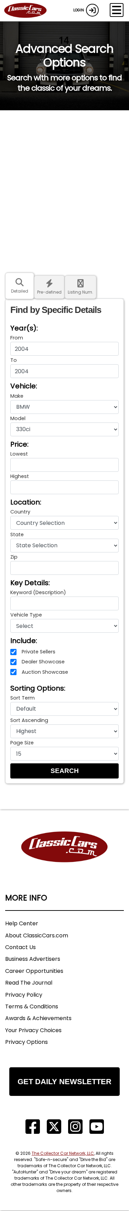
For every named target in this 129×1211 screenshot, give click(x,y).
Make (16, 396)
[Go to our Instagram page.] (75, 1126)
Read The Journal (28, 983)
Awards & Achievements (38, 1018)
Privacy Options (26, 1042)
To (13, 360)
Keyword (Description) (38, 592)
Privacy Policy (23, 995)
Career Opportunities (34, 971)
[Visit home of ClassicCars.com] (64, 857)
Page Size (22, 742)
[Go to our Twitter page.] (54, 1126)
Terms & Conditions (31, 1006)
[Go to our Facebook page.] (32, 1126)
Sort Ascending (29, 720)
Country (20, 511)
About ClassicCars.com (36, 935)
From (16, 337)
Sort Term (22, 697)
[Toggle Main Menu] (116, 10)
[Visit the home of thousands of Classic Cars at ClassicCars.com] (30, 10)
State (17, 534)
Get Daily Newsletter (64, 1081)
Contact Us (20, 947)
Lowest (19, 453)
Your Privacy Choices (33, 1030)
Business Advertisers (32, 959)
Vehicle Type (26, 614)
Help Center (21, 923)
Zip (14, 556)
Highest (19, 476)
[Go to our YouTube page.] (96, 1126)
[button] (64, 771)
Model (17, 418)
